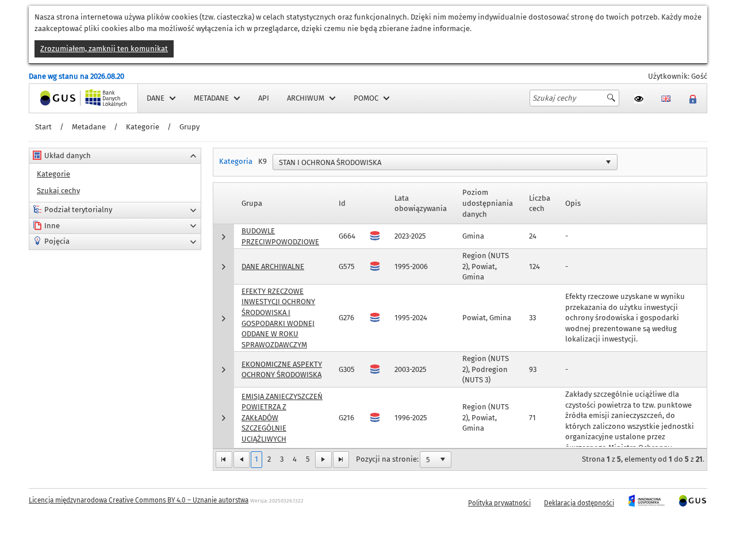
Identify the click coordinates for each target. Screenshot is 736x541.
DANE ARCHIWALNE (272, 266)
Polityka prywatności (499, 503)
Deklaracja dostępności (579, 503)
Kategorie (142, 126)
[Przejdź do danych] (374, 417)
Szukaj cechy (58, 190)
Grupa (251, 203)
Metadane (89, 126)
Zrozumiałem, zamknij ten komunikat (104, 48)
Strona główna (54, 98)
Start (43, 126)
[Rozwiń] (224, 236)
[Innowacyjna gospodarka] (646, 503)
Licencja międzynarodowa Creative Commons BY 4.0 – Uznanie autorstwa (138, 500)
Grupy (189, 126)
